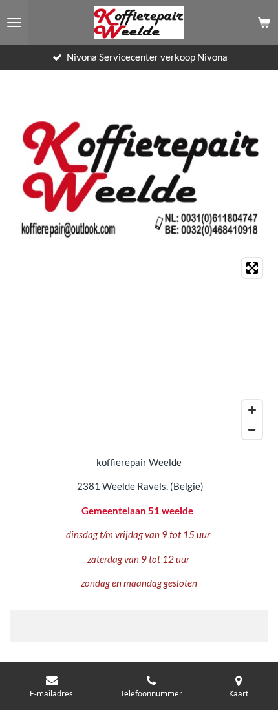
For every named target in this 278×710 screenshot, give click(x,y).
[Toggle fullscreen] (252, 268)
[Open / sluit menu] (14, 22)
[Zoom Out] (252, 429)
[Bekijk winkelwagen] (264, 22)
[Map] (139, 348)
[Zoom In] (252, 410)
